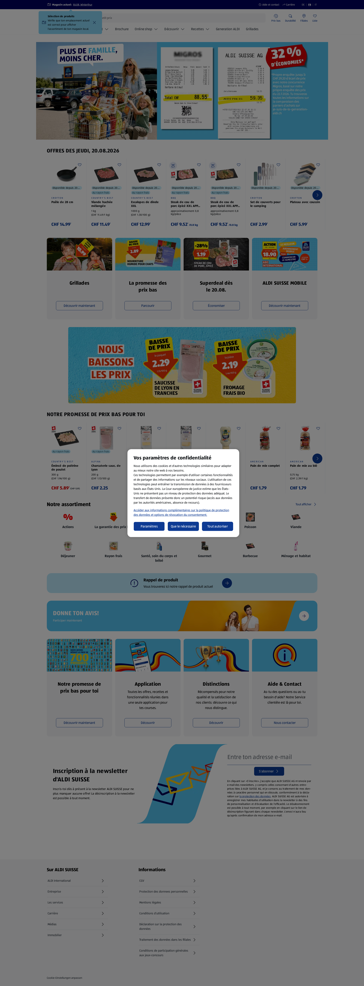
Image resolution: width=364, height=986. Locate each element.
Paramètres (149, 526)
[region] (183, 493)
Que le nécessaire (183, 526)
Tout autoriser (217, 526)
